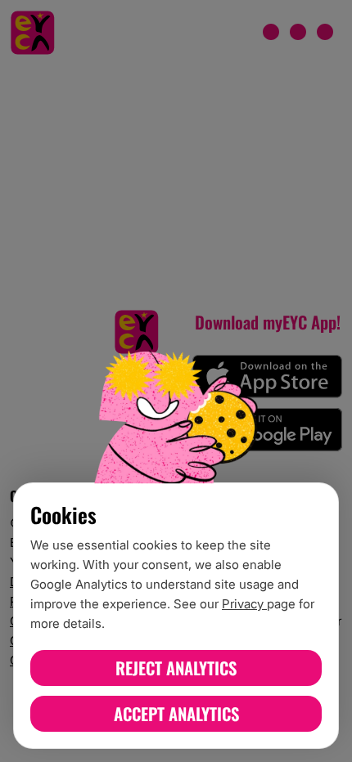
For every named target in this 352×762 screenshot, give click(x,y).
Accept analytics (176, 713)
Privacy (244, 604)
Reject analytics (176, 667)
